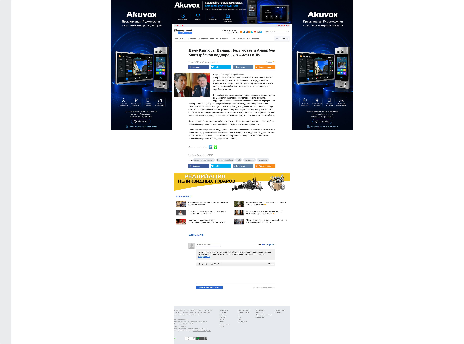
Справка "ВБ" (260, 317)
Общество (214, 38)
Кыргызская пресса (244, 312)
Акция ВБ (255, 38)
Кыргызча (179, 26)
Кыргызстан (263, 160)
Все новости (180, 38)
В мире (221, 326)
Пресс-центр (278, 312)
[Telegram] (260, 32)
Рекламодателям (282, 26)
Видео (240, 319)
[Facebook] (247, 32)
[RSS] (241, 32)
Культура (224, 38)
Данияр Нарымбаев (225, 160)
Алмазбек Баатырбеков (204, 160)
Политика (192, 38)
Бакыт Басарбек (211, 62)
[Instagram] (258, 32)
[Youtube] (255, 32)
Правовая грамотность (264, 315)
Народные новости (244, 310)
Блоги (240, 315)
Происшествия (243, 38)
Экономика (203, 38)
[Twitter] (252, 32)
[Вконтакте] (244, 32)
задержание (249, 160)
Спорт (232, 38)
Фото (239, 317)
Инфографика (242, 321)
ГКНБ (239, 160)
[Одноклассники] (249, 32)
